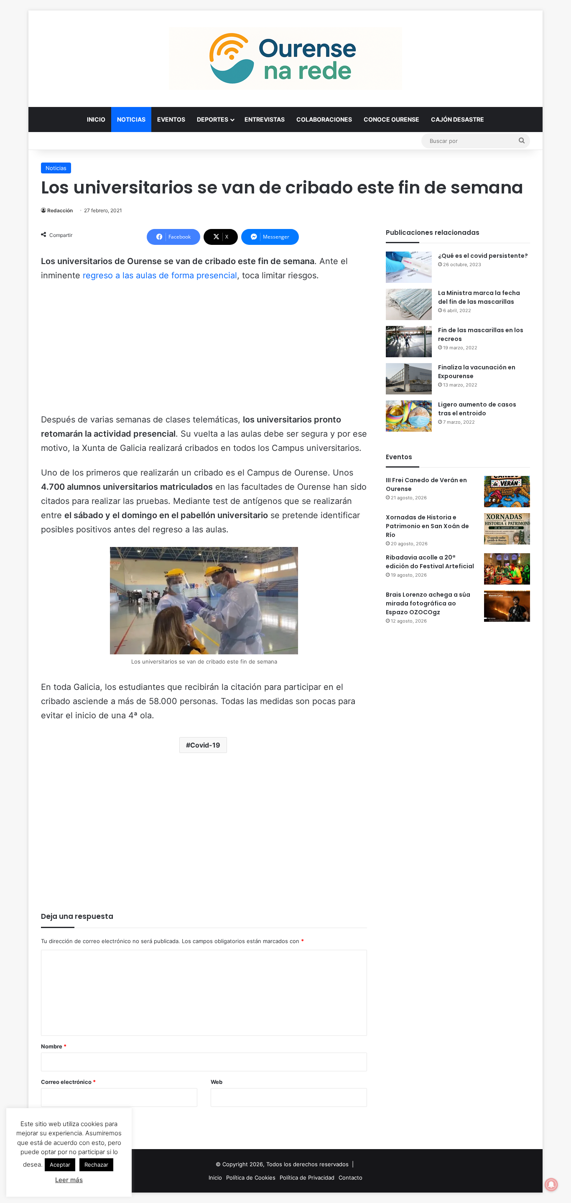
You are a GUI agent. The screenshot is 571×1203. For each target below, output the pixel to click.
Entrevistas (265, 119)
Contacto (350, 1177)
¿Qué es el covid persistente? (483, 256)
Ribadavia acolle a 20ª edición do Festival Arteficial (430, 561)
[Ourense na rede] (285, 58)
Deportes (212, 119)
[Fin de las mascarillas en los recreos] (409, 341)
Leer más (69, 1180)
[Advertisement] (204, 351)
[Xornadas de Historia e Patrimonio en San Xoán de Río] (507, 528)
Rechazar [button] (96, 1164)
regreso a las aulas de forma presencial (160, 275)
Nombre (53, 1046)
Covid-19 (205, 745)
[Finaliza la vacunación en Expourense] (409, 378)
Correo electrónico (68, 1081)
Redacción (60, 210)
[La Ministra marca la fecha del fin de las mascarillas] (409, 304)
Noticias (131, 119)
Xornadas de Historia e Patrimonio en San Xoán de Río (427, 526)
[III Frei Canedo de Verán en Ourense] (507, 491)
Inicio (96, 119)
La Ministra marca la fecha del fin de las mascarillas (479, 297)
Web (216, 1081)
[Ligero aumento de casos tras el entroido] (409, 416)
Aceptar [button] (60, 1164)
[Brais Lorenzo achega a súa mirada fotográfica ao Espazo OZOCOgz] (507, 606)
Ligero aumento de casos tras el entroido (477, 408)
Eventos (171, 119)
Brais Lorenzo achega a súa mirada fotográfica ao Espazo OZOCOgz (428, 603)
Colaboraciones (324, 119)
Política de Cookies (250, 1177)
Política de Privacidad (307, 1177)
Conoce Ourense (391, 119)
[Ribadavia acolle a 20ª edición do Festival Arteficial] (507, 569)
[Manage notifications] (551, 1184)
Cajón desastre (457, 119)
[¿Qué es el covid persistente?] (409, 267)
